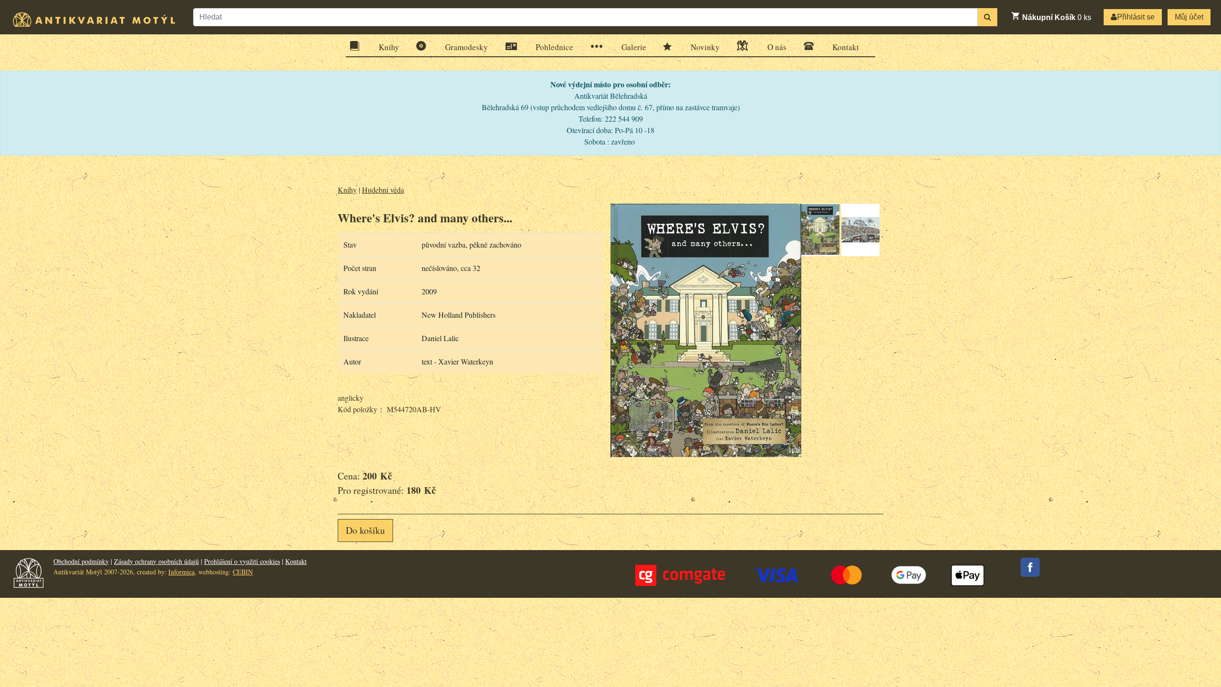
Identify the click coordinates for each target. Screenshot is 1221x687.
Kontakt (845, 47)
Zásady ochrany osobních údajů (156, 561)
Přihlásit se (1136, 17)
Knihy (389, 47)
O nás (776, 47)
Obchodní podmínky (81, 561)
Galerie (633, 47)
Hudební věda (383, 190)
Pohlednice (554, 47)
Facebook (1030, 567)
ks (1056, 17)
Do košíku (365, 530)
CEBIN (243, 571)
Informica (181, 571)
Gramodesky (466, 47)
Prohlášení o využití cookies (242, 561)
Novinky (705, 47)
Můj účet (1189, 17)
